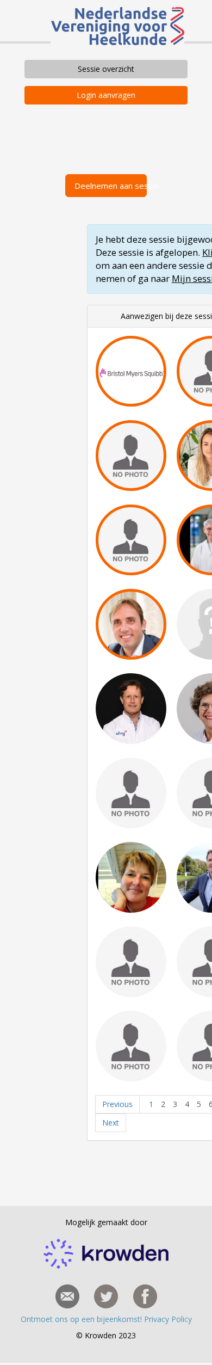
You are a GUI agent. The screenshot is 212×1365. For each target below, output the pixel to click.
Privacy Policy (168, 1319)
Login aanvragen (106, 95)
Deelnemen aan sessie (110, 185)
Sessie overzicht (106, 69)
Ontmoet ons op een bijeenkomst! (82, 1319)
